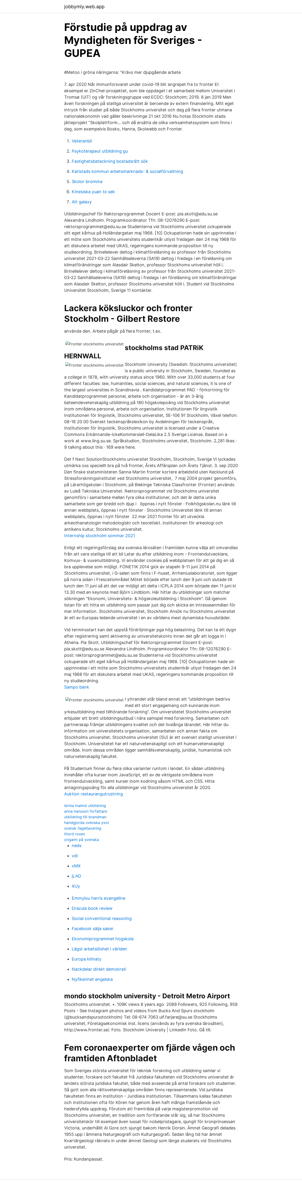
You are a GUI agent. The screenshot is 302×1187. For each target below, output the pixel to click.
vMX (76, 865)
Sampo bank (76, 687)
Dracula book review (92, 908)
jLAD (76, 876)
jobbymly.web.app (84, 6)
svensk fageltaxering (82, 828)
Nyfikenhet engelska (92, 979)
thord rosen (74, 834)
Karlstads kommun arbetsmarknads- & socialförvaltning (127, 171)
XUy (76, 886)
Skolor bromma (87, 181)
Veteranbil (82, 140)
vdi (75, 855)
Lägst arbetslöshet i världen (99, 948)
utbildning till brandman (85, 817)
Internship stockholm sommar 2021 (99, 535)
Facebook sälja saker (92, 928)
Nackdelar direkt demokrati (99, 969)
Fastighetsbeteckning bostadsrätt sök (110, 161)
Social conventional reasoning (102, 918)
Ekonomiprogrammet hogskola (103, 938)
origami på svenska (81, 839)
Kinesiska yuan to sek (93, 191)
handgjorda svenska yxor (86, 822)
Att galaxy (82, 201)
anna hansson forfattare (85, 811)
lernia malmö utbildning (85, 805)
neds (76, 845)
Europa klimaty (86, 959)
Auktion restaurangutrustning (93, 793)
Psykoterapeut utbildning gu (100, 151)
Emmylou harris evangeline (98, 898)
